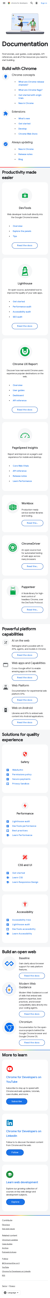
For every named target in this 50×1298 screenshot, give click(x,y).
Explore (15, 1202)
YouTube (5, 1267)
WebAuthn (17, 770)
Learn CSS (17, 877)
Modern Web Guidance (27, 985)
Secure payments (21, 779)
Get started (24, 123)
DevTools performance (24, 826)
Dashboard (18, 395)
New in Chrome (26, 103)
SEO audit (17, 317)
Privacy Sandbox (20, 783)
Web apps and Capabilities (28, 663)
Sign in (44, 3)
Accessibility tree (21, 920)
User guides (18, 390)
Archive (5, 1248)
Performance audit (22, 306)
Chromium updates (10, 1240)
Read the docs (24, 245)
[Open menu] (4, 3)
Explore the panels (22, 231)
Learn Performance (22, 481)
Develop (22, 129)
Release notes (25, 154)
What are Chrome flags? (30, 90)
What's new (24, 118)
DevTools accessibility (24, 929)
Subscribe (17, 1101)
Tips (15, 236)
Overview (17, 226)
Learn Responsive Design (25, 882)
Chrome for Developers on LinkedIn (16, 1271)
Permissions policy (22, 774)
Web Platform (20, 685)
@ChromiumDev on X (11, 1263)
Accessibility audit (22, 312)
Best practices (20, 830)
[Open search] (31, 3)
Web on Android (22, 708)
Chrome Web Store (27, 134)
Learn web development (22, 1182)
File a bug (6, 1225)
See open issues (8, 1229)
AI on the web (20, 640)
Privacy (12, 1286)
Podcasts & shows (9, 1252)
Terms (4, 1286)
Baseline (24, 958)
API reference (20, 400)
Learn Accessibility (22, 933)
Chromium (25, 1022)
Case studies (7, 1244)
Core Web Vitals (21, 466)
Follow (15, 1152)
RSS (3, 1275)
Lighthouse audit (21, 821)
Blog (20, 159)
